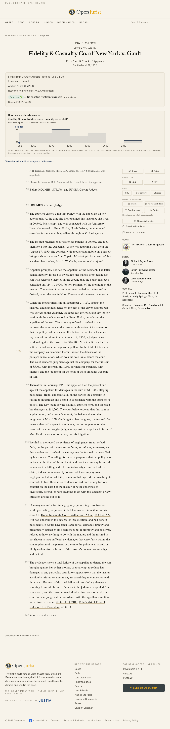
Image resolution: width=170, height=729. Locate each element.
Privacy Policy (130, 720)
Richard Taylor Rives (142, 261)
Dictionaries (66, 22)
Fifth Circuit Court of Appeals (85, 61)
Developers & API (132, 669)
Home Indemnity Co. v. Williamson (36, 90)
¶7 (27, 269)
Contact (55, 720)
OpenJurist (10, 35)
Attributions (94, 720)
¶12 (27, 562)
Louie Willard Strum (141, 278)
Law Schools (81, 690)
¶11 (27, 504)
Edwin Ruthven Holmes (143, 270)
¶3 (27, 189)
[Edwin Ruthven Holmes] (125, 271)
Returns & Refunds (74, 720)
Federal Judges (83, 682)
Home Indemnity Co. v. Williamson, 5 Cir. (67, 515)
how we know (70, 97)
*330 (18, 351)
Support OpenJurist (143, 687)
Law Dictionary (82, 677)
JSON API (128, 678)
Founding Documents (86, 699)
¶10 (27, 442)
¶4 (27, 204)
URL (127, 193)
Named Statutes (83, 695)
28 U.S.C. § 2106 (25, 86)
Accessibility (38, 720)
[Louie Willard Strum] (125, 280)
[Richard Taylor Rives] (125, 263)
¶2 (27, 182)
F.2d (35, 35)
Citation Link (141, 193)
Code (21, 22)
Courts (34, 22)
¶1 (27, 170)
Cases (9, 22)
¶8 (27, 302)
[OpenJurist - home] (85, 12)
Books (84, 22)
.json (21, 635)
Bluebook (158, 193)
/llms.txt (127, 673)
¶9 (27, 384)
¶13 (27, 615)
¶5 (27, 213)
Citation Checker (84, 707)
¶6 (27, 241)
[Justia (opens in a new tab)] (45, 700)
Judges (48, 22)
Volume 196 (24, 35)
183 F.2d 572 (102, 515)
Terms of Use (112, 720)
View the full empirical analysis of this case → (29, 161)
